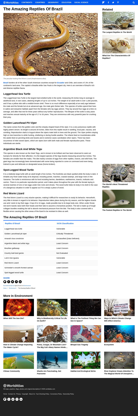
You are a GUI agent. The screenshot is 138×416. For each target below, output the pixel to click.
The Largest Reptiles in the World (117, 32)
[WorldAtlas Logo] (11, 2)
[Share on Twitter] (12, 281)
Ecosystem (109, 345)
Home (5, 394)
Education (66, 2)
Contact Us (11, 394)
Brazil (5, 83)
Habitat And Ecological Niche (83, 371)
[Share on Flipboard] (4, 281)
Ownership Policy (68, 394)
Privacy (18, 394)
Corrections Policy (56, 394)
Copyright (25, 394)
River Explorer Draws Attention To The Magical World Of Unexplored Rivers (119, 373)
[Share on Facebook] (8, 281)
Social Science (81, 2)
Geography (53, 2)
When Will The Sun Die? (13, 318)
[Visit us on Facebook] (8, 399)
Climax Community (11, 371)
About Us (32, 394)
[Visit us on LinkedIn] (21, 399)
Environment (27, 285)
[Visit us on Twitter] (12, 399)
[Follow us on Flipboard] (4, 399)
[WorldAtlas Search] (134, 2)
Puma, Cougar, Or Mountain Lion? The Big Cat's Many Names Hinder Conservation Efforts (51, 347)
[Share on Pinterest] (16, 281)
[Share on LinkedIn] (20, 281)
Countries (40, 2)
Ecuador (60, 83)
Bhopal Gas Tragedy (79, 345)
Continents (27, 2)
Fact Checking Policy (42, 394)
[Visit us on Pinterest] (16, 399)
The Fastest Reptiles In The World (117, 210)
